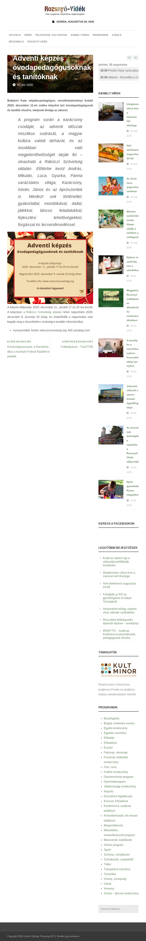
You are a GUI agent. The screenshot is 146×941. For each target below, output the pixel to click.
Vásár (107, 883)
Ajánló (116, 35)
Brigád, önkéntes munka (119, 723)
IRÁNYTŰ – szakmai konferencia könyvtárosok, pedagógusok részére (119, 634)
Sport (107, 849)
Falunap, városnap (115, 752)
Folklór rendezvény (116, 771)
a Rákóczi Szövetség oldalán (42, 312)
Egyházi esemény (115, 732)
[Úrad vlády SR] (118, 669)
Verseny (109, 888)
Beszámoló (16, 41)
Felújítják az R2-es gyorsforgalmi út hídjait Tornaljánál (117, 598)
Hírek (28, 35)
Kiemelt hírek (80, 35)
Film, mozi (110, 767)
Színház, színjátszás (117, 854)
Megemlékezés (113, 825)
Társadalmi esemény (117, 869)
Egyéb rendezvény (115, 728)
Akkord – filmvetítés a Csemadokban (119, 77)
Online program (113, 844)
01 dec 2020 (25, 84)
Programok (100, 35)
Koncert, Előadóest (116, 801)
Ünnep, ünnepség (115, 878)
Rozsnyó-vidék (37, 41)
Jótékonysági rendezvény (120, 786)
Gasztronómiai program (118, 776)
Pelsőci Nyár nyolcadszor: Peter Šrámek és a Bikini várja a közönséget (119, 70)
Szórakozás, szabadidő (118, 859)
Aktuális (15, 35)
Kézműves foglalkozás (118, 796)
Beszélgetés (111, 718)
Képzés (108, 791)
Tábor (107, 864)
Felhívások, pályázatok (51, 35)
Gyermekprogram (115, 781)
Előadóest (110, 742)
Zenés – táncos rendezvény (121, 893)
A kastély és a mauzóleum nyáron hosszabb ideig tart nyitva (133, 353)
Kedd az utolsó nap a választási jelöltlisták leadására (116, 562)
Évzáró (108, 747)
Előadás (109, 737)
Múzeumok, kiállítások (118, 839)
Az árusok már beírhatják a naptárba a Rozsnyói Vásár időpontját (133, 444)
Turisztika (110, 874)
